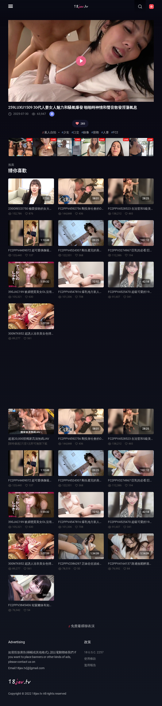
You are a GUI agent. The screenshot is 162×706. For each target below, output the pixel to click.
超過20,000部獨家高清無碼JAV (28, 438)
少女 (66, 132)
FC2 (115, 132)
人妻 (106, 132)
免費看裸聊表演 (82, 626)
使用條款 (90, 658)
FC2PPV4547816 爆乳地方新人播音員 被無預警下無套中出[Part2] (101, 291)
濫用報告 (90, 665)
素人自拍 (50, 132)
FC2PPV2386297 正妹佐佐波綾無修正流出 (86, 563)
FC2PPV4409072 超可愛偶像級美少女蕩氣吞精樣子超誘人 (46, 250)
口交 (76, 132)
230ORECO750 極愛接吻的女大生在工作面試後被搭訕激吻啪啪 (49, 208)
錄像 (86, 132)
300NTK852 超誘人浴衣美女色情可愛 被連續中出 (40, 333)
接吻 (96, 132)
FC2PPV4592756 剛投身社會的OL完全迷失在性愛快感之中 (97, 208)
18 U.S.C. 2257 (94, 652)
